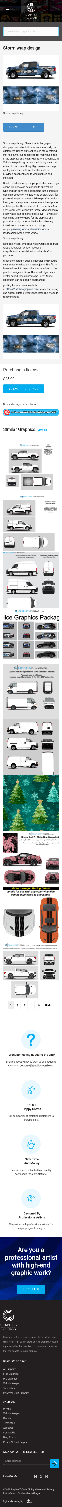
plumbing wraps (20, 229)
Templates (9, 1388)
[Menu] (7, 11)
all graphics (9, 1369)
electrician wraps (39, 229)
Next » (48, 1005)
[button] (35, 1476)
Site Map (22, 1493)
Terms (13, 1493)
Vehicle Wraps (11, 1383)
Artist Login (34, 1493)
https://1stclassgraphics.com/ (23, 289)
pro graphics (10, 1378)
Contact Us (9, 1432)
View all (42, 430)
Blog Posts (9, 1437)
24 (39, 1005)
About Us (8, 1427)
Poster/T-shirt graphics (16, 1393)
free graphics (11, 1373)
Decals (7, 1418)
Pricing (7, 1408)
